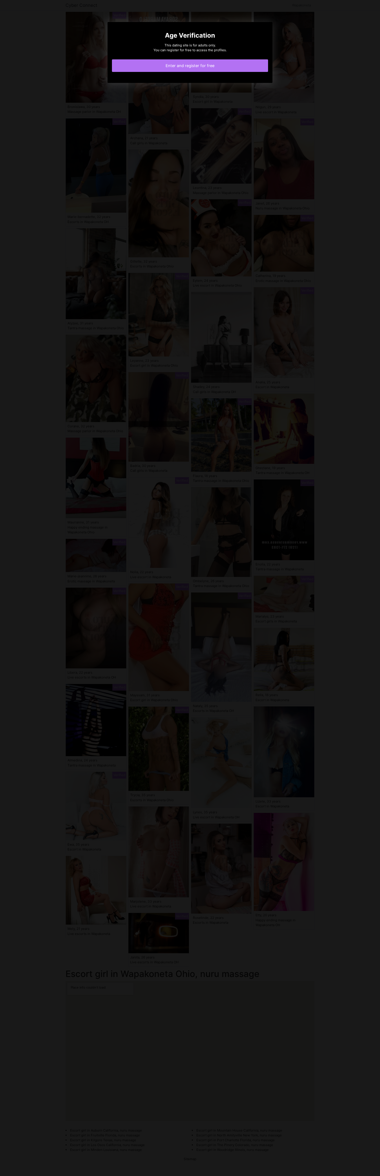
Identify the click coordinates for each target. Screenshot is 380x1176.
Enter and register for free (190, 65)
